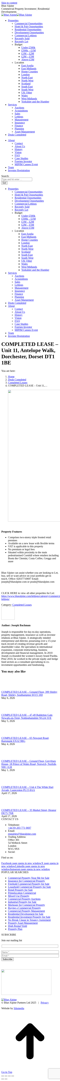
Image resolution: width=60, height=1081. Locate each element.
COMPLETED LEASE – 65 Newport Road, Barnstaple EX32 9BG (25, 739)
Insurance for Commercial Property (26, 880)
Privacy (45, 1002)
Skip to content (9, 2)
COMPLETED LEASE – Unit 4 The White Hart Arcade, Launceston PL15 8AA (27, 789)
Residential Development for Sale (25, 914)
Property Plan (15, 929)
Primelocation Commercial (22, 893)
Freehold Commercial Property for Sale (28, 883)
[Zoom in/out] (12, 1075)
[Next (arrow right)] (6, 1078)
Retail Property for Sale (20, 890)
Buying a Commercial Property (24, 908)
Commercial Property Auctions (24, 899)
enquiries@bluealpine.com (22, 833)
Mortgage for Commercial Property (26, 905)
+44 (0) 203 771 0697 (19, 827)
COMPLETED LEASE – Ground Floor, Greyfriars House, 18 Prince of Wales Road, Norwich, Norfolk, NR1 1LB (29, 764)
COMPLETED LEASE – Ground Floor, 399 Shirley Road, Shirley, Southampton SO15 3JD (29, 693)
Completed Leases (22, 604)
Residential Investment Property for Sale (29, 917)
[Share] (6, 1075)
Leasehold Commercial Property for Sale (29, 887)
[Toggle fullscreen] (9, 1075)
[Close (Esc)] (2, 1075)
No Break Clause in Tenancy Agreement (29, 920)
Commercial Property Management (26, 911)
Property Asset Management (23, 923)
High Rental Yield (17, 926)
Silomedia (19, 1008)
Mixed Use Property (18, 896)
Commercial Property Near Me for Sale (28, 877)
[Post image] (10, 688)
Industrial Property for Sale (22, 902)
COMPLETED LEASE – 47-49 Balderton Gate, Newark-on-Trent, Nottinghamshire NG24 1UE (27, 716)
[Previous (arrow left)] (2, 1078)
